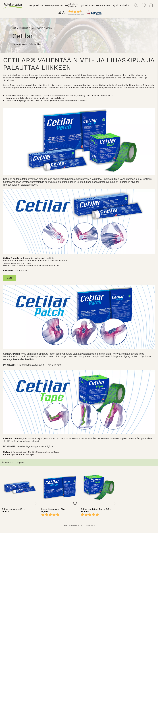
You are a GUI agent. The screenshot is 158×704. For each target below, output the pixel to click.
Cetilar (49, 28)
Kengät (32, 5)
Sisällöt (125, 5)
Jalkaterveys (42, 5)
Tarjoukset (116, 5)
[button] (79, 12)
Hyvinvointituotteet (89, 5)
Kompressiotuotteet (58, 5)
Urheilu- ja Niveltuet (73, 5)
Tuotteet (23, 28)
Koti (14, 28)
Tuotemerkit (105, 5)
